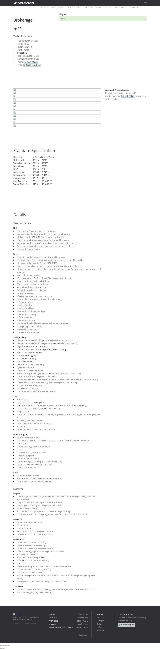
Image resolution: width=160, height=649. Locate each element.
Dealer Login (83, 635)
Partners (53, 621)
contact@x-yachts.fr (32, 65)
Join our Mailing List (126, 625)
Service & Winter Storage (61, 627)
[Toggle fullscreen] (6, 645)
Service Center (103, 7)
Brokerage (120, 7)
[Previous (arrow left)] (1, 648)
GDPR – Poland (82, 621)
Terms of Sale (83, 614)
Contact (133, 7)
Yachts (44, 7)
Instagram (100, 621)
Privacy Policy (83, 618)
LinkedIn (100, 627)
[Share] (3, 645)
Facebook (100, 617)
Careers (52, 624)
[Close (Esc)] (1, 645)
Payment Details (82, 627)
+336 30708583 (31, 62)
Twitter (99, 624)
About (52, 614)
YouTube (100, 630)
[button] (145, 3)
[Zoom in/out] (9, 645)
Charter (88, 7)
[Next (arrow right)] (3, 648)
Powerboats (57, 7)
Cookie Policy (83, 624)
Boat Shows (74, 7)
